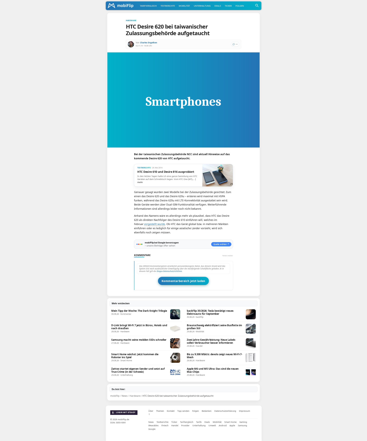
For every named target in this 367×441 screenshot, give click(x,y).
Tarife (199, 422)
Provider (185, 425)
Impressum (244, 411)
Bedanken (206, 411)
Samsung (242, 425)
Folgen (240, 5)
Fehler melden (227, 255)
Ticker (228, 5)
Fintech (164, 425)
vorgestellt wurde (154, 224)
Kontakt (170, 411)
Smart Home (230, 422)
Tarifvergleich (148, 5)
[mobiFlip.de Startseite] (122, 6)
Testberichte (168, 5)
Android (223, 425)
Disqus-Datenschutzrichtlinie (169, 271)
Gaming (243, 422)
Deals (217, 5)
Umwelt (212, 425)
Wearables (153, 425)
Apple (232, 425)
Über (150, 411)
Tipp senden (183, 411)
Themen (160, 411)
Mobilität (184, 5)
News (151, 422)
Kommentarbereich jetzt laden (183, 281)
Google (151, 429)
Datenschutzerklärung (225, 411)
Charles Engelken (148, 42)
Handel (174, 425)
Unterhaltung (202, 5)
